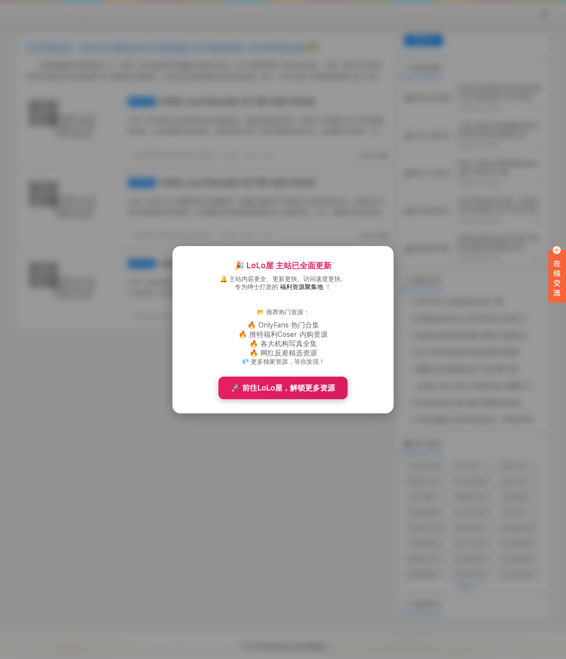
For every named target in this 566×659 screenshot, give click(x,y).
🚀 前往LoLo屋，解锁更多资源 (283, 387)
